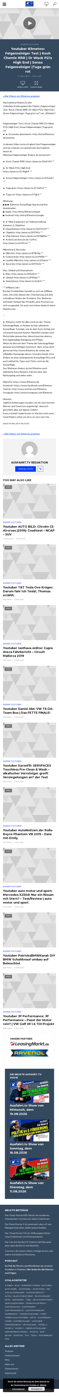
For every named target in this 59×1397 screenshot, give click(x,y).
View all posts (25, 469)
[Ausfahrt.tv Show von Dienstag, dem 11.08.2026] (29, 1169)
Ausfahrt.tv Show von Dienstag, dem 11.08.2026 (27, 1187)
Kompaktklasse (22, 1321)
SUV (27, 1335)
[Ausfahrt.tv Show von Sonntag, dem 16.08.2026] (29, 1130)
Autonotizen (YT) (35, 1292)
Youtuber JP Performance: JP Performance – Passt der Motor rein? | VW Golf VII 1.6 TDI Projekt (28, 1020)
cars (28, 1299)
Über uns (9, 1364)
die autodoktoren (42, 1299)
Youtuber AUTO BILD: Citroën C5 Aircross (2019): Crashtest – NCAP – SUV (29, 530)
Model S (9, 1328)
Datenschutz (11, 1368)
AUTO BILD (47, 1285)
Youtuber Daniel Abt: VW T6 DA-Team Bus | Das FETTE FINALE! (28, 711)
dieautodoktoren (14, 1303)
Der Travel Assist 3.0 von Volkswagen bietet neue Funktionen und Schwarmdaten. (27, 1235)
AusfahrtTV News (30, 1285)
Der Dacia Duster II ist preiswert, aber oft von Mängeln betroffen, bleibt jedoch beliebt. (28, 1226)
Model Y (19, 1328)
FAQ (7, 1359)
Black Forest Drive (23, 1296)
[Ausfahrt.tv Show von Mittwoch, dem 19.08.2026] (29, 1092)
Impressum (10, 1373)
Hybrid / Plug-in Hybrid (16, 1317)
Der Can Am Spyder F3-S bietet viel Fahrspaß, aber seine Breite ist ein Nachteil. (28, 1244)
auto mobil (11, 1289)
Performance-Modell (16, 1332)
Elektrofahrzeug (14, 1310)
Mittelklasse (29, 1324)
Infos (33, 1317)
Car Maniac (18, 1299)
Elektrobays (28, 1307)
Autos (8, 1296)
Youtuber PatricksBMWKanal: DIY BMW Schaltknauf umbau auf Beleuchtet (29, 959)
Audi (17, 1285)
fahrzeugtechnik (29, 1314)
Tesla (34, 1335)
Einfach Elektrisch (36, 1303)
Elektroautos (12, 1307)
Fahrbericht (11, 1314)
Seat (42, 1332)
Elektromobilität (35, 1310)
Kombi (8, 1321)
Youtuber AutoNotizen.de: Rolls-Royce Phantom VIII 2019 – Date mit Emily (28, 834)
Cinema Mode (36, 87)
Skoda (8, 1335)
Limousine (37, 1321)
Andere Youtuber (29, 44)
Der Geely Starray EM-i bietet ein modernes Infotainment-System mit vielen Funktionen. (27, 1217)
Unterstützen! (12, 1355)
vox (7, 1339)
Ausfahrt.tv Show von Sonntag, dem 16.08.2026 (27, 1148)
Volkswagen (45, 1335)
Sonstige (18, 1335)
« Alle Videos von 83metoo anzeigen (21, 96)
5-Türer (9, 1285)
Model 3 (42, 1324)
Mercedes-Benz (13, 1324)
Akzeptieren (36, 1388)
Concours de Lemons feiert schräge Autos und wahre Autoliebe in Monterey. (29, 1252)
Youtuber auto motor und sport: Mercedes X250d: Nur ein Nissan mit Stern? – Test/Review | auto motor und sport (28, 896)
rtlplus (34, 1332)
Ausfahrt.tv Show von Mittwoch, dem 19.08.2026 (27, 1110)
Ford (43, 1314)
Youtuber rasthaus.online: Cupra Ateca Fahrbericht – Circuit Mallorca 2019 (28, 652)
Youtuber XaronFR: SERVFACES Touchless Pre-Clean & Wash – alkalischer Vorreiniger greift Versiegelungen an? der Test (27, 771)
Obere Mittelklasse (36, 1328)
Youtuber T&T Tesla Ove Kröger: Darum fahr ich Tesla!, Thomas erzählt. (28, 591)
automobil (25, 1289)
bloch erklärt (42, 1296)
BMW (7, 1299)
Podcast (9, 1351)
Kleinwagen (44, 1317)
